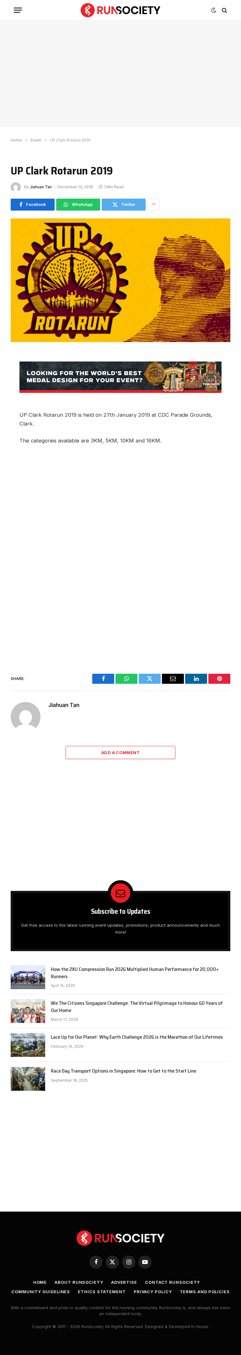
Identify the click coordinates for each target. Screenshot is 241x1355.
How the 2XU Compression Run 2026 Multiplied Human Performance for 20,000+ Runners (135, 973)
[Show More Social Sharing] (153, 205)
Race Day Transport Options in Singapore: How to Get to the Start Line (123, 1071)
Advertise (124, 1282)
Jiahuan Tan (41, 187)
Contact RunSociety (172, 1282)
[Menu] (18, 10)
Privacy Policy (153, 1291)
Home (40, 1282)
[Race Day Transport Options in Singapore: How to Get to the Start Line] (28, 1079)
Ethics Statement (102, 1291)
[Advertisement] (120, 74)
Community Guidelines (40, 1291)
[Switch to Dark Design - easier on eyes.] (214, 10)
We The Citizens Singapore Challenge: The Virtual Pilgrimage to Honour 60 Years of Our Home (137, 1007)
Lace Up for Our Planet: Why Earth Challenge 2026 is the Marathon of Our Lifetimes (137, 1037)
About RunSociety (79, 1282)
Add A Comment (120, 752)
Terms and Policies (205, 1291)
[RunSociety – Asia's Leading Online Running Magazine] (121, 10)
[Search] (224, 10)
